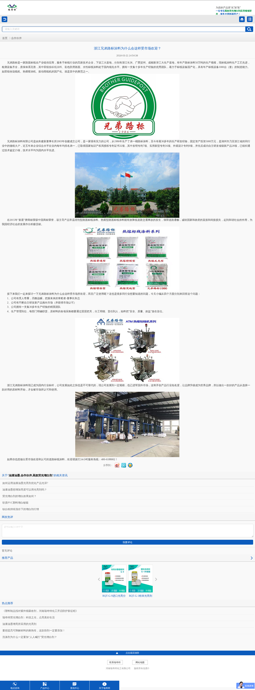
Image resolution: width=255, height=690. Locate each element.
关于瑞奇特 (104, 688)
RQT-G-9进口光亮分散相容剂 (114, 599)
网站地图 (140, 662)
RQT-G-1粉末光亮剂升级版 (140, 599)
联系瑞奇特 (115, 662)
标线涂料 (57, 67)
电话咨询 (14, 688)
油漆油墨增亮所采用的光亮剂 (19, 624)
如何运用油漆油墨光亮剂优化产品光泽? (25, 483)
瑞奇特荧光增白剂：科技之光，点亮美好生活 (28, 617)
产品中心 (44, 688)
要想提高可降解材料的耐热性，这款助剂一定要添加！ (33, 630)
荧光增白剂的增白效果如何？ (19, 496)
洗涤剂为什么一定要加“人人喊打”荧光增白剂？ (29, 637)
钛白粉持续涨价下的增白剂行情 (20, 509)
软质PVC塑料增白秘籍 (15, 502)
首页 (4, 38)
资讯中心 (74, 688)
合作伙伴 (16, 38)
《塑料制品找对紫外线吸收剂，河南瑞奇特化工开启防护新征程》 (40, 611)
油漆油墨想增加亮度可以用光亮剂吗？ (24, 489)
